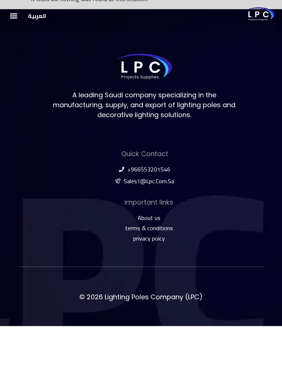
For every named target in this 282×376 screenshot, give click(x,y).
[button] (13, 16)
